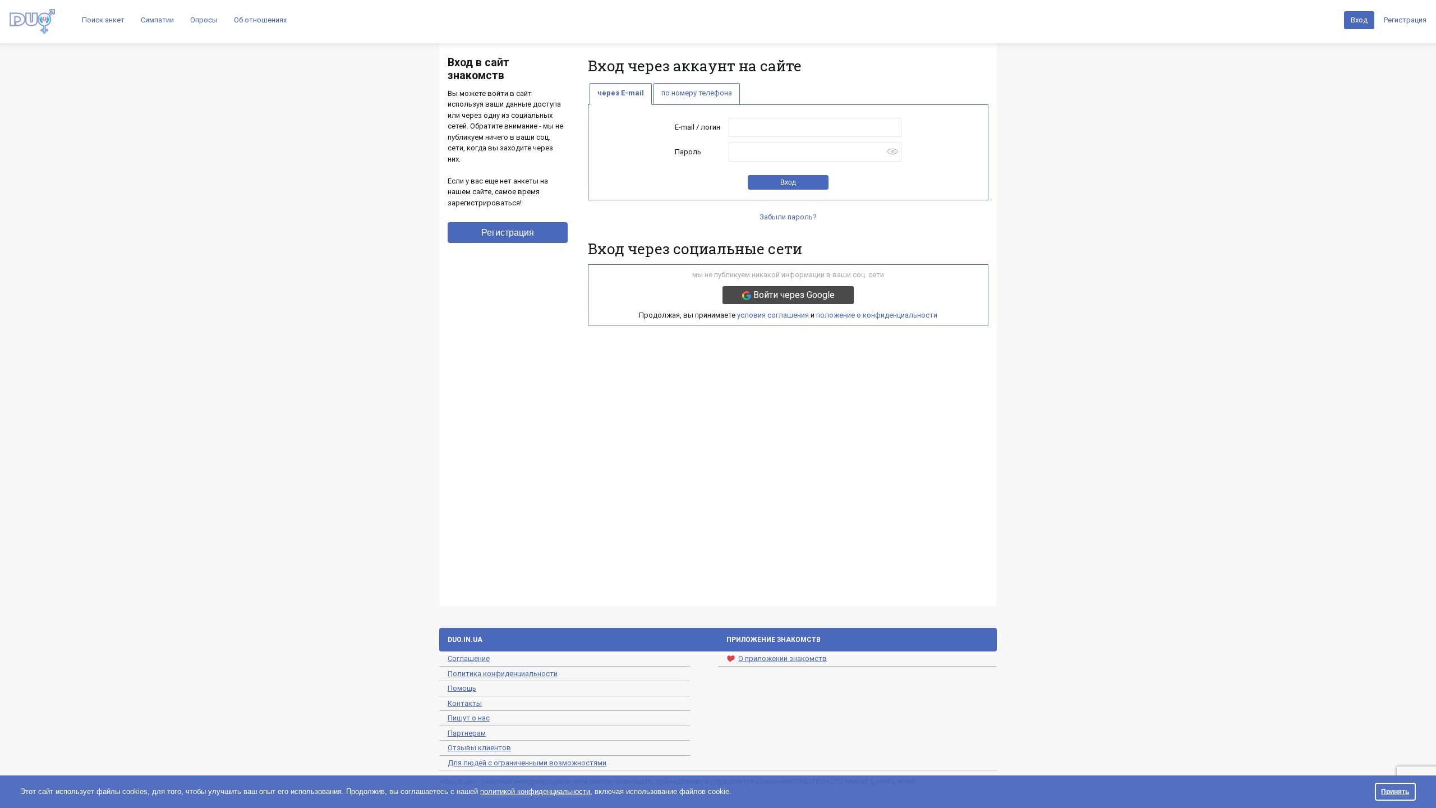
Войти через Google (793, 295)
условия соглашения (773, 315)
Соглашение (469, 658)
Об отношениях (260, 20)
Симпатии (157, 20)
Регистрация (1405, 20)
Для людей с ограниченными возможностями (527, 763)
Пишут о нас (469, 718)
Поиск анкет (103, 20)
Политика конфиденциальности (503, 673)
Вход (1359, 20)
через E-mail (620, 93)
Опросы (204, 20)
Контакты (465, 703)
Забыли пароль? (788, 217)
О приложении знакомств (782, 658)
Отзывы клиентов (479, 747)
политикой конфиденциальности (535, 791)
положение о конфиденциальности (876, 315)
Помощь (462, 688)
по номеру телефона (696, 93)
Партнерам (467, 733)
